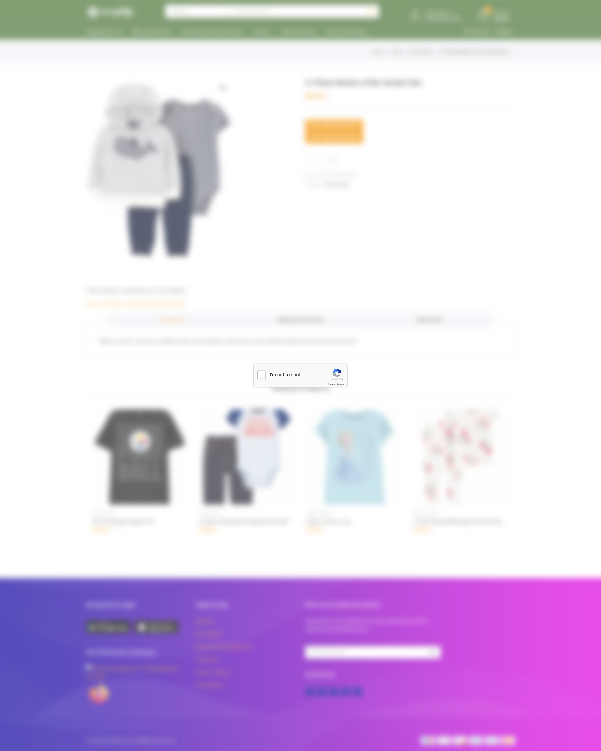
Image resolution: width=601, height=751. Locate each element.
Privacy (331, 384)
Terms (340, 384)
